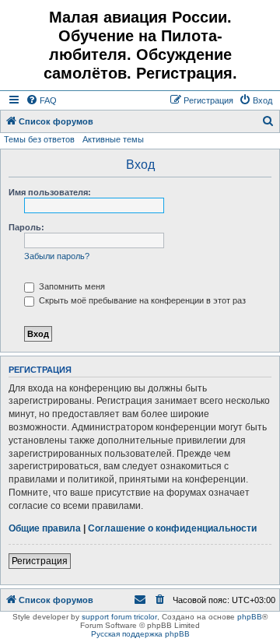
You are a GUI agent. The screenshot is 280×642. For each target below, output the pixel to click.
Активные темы (113, 139)
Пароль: (26, 227)
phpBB (249, 616)
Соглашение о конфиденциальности (172, 528)
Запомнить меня (71, 286)
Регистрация (40, 561)
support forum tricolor (119, 616)
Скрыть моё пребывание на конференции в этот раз (141, 300)
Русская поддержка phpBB (140, 634)
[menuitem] (41, 100)
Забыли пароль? (56, 256)
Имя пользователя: (50, 192)
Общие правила (45, 528)
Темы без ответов (39, 139)
